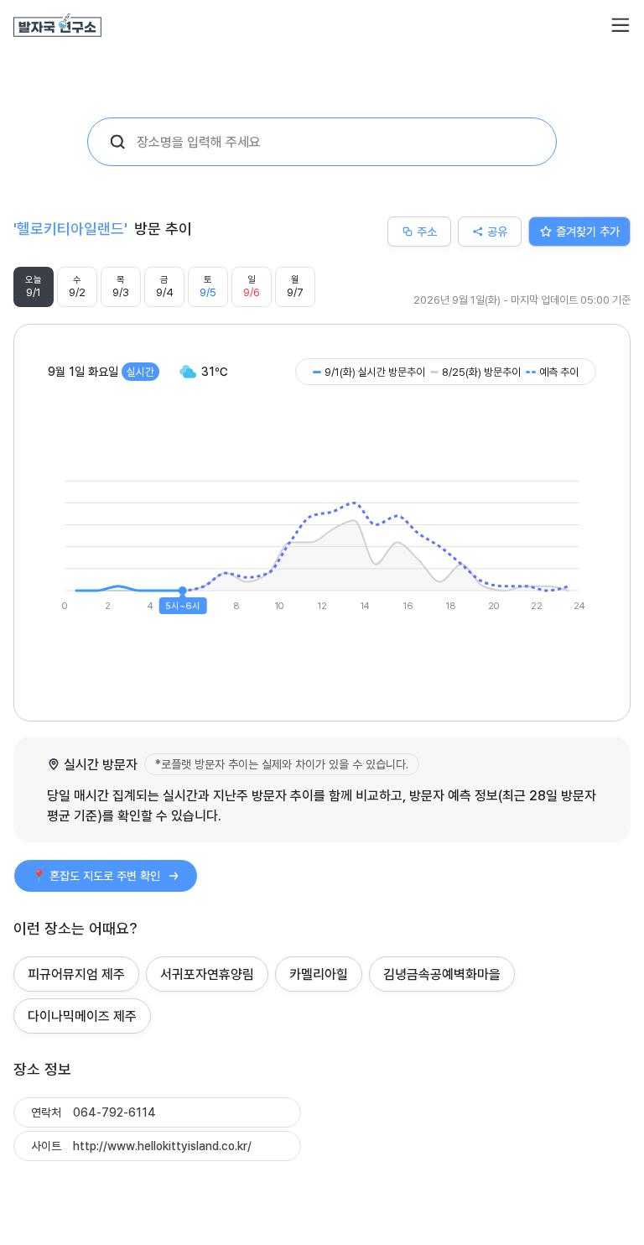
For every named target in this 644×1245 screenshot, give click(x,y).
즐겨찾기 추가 (588, 231)
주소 (427, 231)
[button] (620, 25)
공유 (497, 231)
